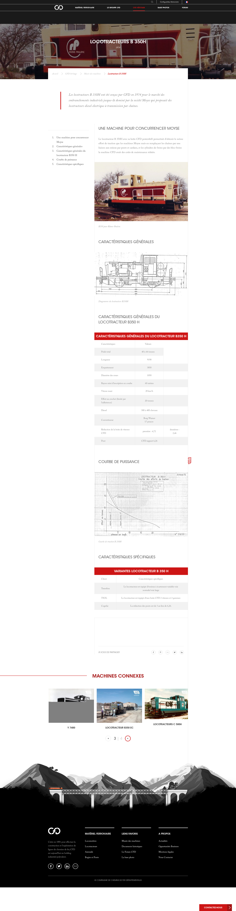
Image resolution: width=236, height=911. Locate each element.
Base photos (163, 8)
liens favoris (130, 833)
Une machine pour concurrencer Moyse (73, 139)
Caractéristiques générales (69, 146)
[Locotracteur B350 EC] (71, 706)
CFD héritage (71, 73)
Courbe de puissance (67, 159)
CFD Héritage (139, 8)
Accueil (55, 73)
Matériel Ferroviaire (84, 8)
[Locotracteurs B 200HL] (167, 704)
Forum (185, 8)
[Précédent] (108, 738)
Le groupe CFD (113, 8)
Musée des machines (92, 73)
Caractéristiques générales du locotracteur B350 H (71, 153)
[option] (70, 711)
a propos (164, 833)
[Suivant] (128, 738)
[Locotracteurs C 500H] (119, 704)
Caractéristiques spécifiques (70, 164)
